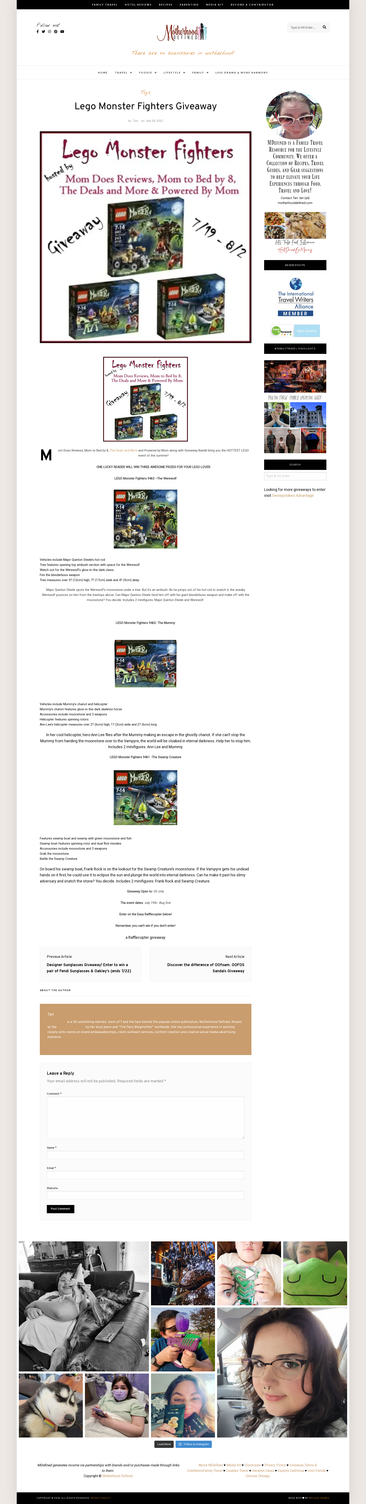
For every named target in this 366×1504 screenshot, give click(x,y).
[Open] (84, 1306)
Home (103, 72)
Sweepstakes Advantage (293, 495)
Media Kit (215, 4)
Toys (145, 92)
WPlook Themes (319, 1498)
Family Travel (105, 4)
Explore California (291, 1471)
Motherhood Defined (117, 1476)
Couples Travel (237, 1471)
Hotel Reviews (138, 4)
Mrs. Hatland (56, 1022)
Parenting (189, 4)
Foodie (145, 72)
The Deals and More (123, 450)
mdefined (83, 1246)
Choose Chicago (258, 1476)
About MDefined (211, 1465)
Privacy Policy (275, 1465)
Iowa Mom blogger (71, 1027)
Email (51, 1168)
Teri (135, 120)
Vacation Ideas (263, 1471)
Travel (121, 72)
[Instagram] (143, 1366)
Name (52, 1148)
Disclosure (253, 1465)
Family (198, 72)
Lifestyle (172, 72)
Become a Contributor (252, 4)
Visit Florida (317, 1471)
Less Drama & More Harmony (242, 72)
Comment (54, 1094)
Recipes (166, 4)
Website (52, 1188)
